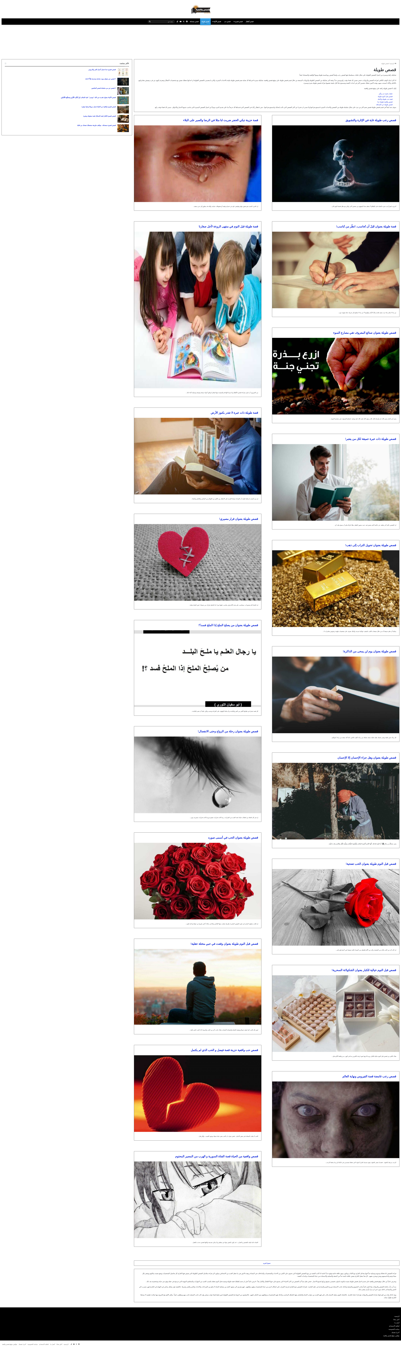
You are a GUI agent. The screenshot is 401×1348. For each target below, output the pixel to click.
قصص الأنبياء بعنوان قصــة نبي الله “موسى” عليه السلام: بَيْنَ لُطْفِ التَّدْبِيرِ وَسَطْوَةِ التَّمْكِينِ (88, 97)
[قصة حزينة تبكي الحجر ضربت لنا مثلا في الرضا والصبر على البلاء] (197, 163)
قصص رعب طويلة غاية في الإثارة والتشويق (371, 120)
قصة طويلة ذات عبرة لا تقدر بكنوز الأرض (234, 412)
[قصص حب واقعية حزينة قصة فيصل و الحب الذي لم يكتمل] (197, 1093)
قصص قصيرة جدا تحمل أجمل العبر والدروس (102, 69)
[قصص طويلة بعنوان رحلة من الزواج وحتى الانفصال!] (197, 775)
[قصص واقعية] (200, 9)
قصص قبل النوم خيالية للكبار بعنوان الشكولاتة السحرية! (364, 970)
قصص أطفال (250, 21)
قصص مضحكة (194, 21)
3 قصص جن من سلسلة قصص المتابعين (103, 88)
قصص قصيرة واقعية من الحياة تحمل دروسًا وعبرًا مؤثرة (99, 107)
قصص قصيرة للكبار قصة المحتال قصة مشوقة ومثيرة (99, 116)
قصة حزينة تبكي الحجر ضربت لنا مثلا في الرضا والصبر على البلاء (220, 120)
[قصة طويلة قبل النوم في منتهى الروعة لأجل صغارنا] (197, 310)
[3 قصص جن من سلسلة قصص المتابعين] (123, 91)
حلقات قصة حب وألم (386, 94)
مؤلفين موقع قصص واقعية (391, 1336)
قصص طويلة (205, 21)
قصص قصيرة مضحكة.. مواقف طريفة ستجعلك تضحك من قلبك (96, 125)
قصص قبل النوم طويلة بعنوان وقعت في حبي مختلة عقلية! (224, 943)
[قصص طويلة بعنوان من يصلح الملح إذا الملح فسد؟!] (197, 668)
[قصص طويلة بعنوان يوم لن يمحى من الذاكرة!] (335, 695)
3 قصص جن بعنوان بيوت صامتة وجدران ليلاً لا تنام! (100, 79)
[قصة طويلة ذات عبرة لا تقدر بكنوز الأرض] (197, 456)
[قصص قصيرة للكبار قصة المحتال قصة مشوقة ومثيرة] (123, 119)
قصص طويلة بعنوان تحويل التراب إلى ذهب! (370, 545)
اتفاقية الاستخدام (394, 1326)
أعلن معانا (396, 1319)
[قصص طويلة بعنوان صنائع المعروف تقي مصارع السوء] (335, 376)
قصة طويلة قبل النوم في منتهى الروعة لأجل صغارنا (228, 226)
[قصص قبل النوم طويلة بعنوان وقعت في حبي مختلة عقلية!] (197, 987)
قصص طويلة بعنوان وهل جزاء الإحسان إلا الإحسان (367, 757)
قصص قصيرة (239, 21)
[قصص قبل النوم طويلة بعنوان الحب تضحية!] (335, 907)
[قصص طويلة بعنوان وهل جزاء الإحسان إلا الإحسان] (335, 801)
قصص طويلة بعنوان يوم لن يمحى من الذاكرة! (369, 651)
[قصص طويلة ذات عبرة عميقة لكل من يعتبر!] (335, 482)
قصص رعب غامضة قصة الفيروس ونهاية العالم (369, 1076)
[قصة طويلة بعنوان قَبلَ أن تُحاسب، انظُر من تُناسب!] (335, 270)
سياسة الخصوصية (394, 1329)
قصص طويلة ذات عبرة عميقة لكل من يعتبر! (370, 438)
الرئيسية (392, 63)
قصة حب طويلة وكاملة (385, 99)
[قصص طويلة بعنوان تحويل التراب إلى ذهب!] (335, 588)
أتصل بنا (397, 1323)
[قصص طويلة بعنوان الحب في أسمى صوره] (197, 881)
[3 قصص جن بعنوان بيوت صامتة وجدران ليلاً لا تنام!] (123, 82)
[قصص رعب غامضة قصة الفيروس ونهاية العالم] (335, 1119)
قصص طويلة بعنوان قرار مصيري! (238, 518)
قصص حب (227, 21)
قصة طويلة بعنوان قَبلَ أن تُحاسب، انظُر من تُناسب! (366, 226)
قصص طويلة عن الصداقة (384, 105)
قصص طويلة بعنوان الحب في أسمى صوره (233, 837)
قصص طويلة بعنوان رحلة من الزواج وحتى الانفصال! (228, 731)
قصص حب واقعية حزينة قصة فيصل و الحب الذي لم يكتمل (224, 1050)
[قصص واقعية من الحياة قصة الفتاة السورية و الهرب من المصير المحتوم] (197, 1199)
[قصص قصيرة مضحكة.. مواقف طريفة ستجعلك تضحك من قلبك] (123, 128)
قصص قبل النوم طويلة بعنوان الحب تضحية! (371, 863)
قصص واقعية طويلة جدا (385, 102)
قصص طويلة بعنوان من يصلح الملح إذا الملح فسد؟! (228, 625)
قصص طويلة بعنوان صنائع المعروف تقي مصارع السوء (364, 332)
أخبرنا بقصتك (395, 1332)
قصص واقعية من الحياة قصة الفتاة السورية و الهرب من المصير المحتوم (216, 1156)
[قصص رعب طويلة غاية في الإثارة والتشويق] (335, 163)
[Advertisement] (383, 41)
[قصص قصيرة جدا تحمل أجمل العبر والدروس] (123, 72)
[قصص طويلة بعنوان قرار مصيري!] (197, 562)
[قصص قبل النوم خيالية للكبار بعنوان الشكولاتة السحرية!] (335, 1013)
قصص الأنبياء (217, 21)
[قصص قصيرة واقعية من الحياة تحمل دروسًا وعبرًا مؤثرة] (123, 109)
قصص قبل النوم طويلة (385, 96)
